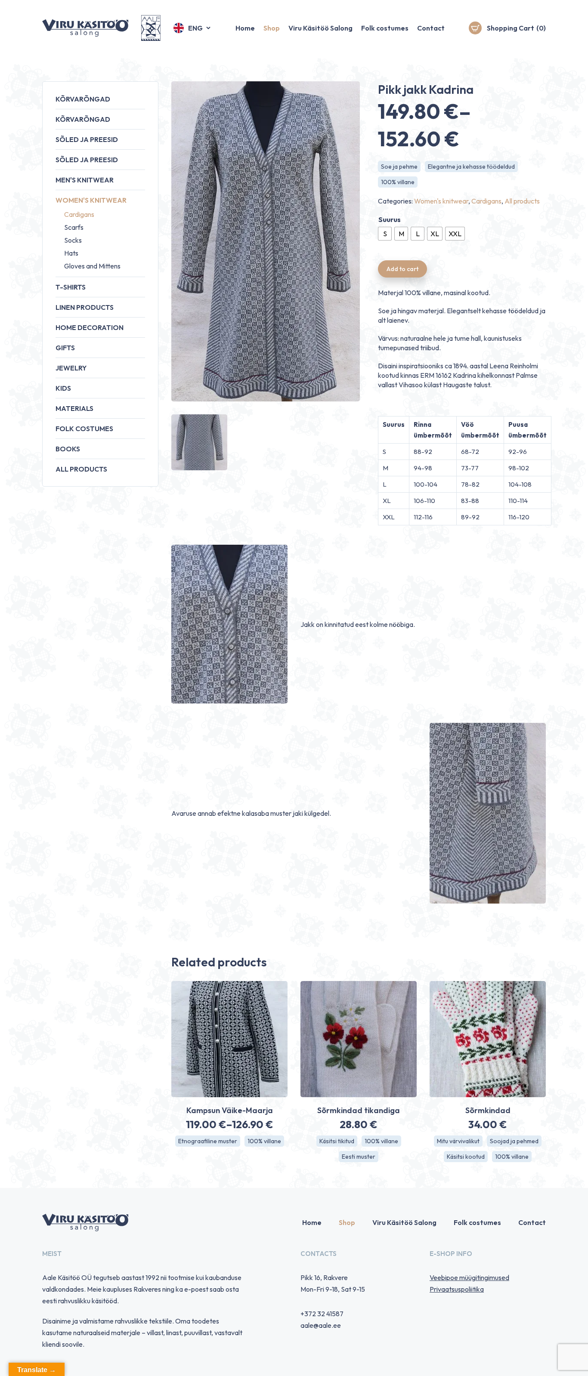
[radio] (384, 233)
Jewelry (71, 368)
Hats (71, 253)
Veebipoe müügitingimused (469, 1277)
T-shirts (71, 287)
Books (68, 448)
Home (245, 28)
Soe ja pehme (399, 166)
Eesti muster (358, 1156)
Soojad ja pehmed (514, 1141)
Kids (63, 388)
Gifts (65, 347)
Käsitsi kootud (466, 1156)
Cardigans (79, 214)
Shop (271, 28)
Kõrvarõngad (83, 99)
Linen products (85, 307)
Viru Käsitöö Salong (320, 28)
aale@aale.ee (320, 1325)
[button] (192, 28)
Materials (74, 408)
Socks (73, 240)
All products (81, 469)
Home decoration (90, 327)
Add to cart (402, 269)
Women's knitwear (91, 200)
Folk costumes (385, 28)
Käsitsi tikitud (336, 1141)
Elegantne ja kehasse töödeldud (471, 166)
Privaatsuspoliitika (457, 1289)
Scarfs (74, 227)
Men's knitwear (85, 180)
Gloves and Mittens (92, 266)
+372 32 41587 (322, 1313)
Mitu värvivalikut (458, 1141)
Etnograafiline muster (207, 1141)
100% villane (398, 182)
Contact (431, 28)
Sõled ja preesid (87, 139)
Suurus (389, 219)
